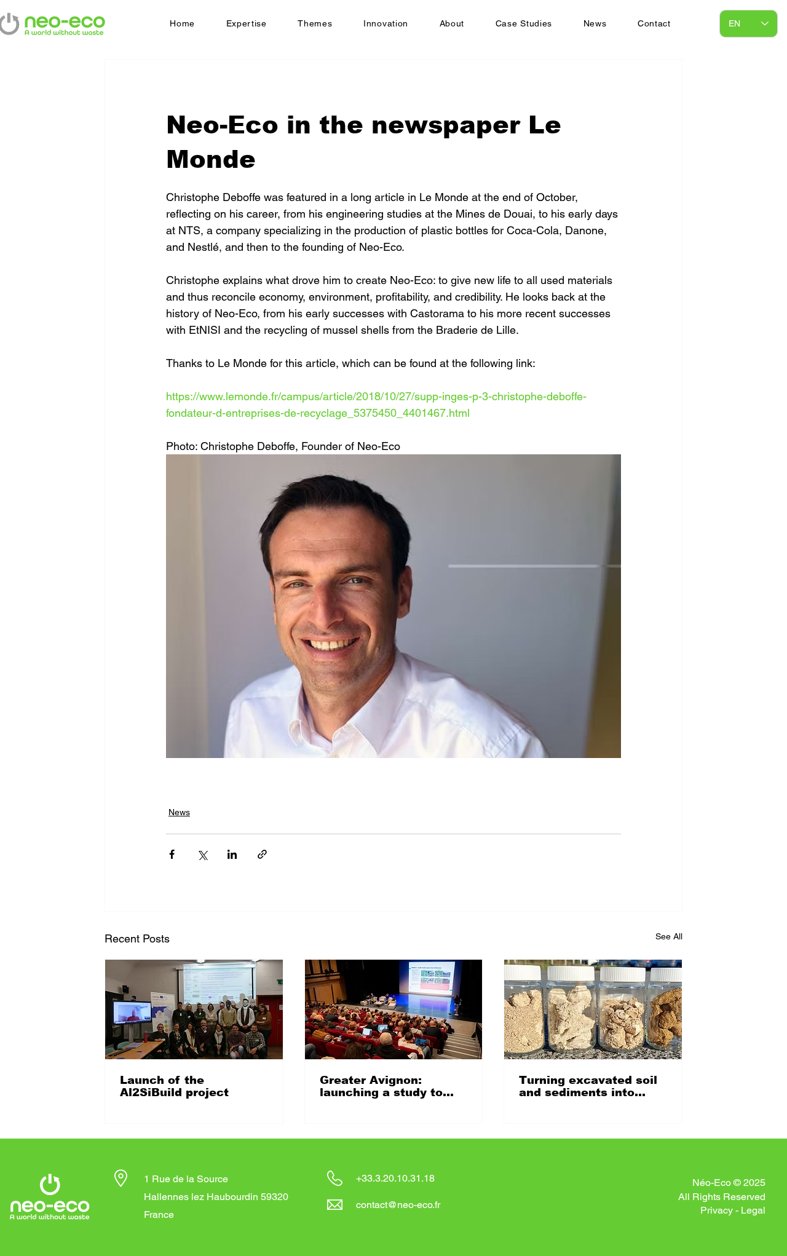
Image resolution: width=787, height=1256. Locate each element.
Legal (753, 1210)
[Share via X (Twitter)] (202, 854)
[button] (246, 23)
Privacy (716, 1210)
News (179, 812)
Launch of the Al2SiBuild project (174, 1086)
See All (668, 936)
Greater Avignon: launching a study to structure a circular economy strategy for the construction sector (391, 1086)
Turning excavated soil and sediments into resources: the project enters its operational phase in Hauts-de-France (588, 1086)
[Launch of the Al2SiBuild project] (194, 1009)
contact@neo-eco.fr (398, 1205)
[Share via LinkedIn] (232, 854)
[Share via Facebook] (172, 854)
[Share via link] (262, 854)
